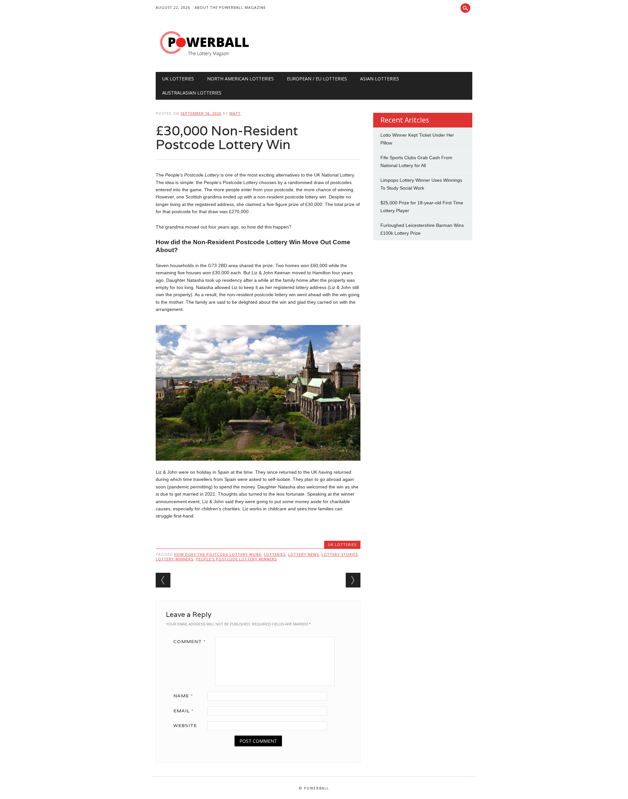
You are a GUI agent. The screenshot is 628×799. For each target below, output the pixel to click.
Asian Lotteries (379, 79)
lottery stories (340, 554)
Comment (189, 641)
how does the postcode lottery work (217, 554)
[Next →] (353, 580)
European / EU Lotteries (317, 79)
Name (183, 696)
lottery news (303, 554)
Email (183, 711)
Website (185, 725)
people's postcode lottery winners (236, 558)
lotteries (275, 554)
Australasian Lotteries (191, 93)
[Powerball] (205, 58)
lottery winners (174, 558)
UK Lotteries (178, 79)
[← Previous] (163, 580)
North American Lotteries (240, 79)
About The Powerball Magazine (230, 7)
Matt (235, 113)
